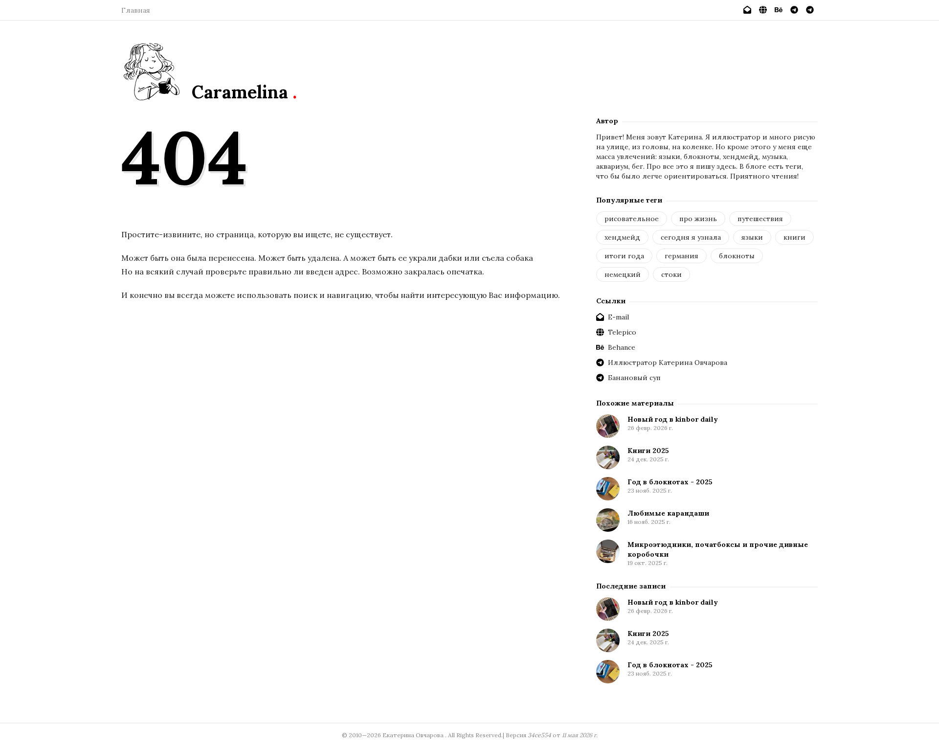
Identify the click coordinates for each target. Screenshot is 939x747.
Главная (135, 10)
